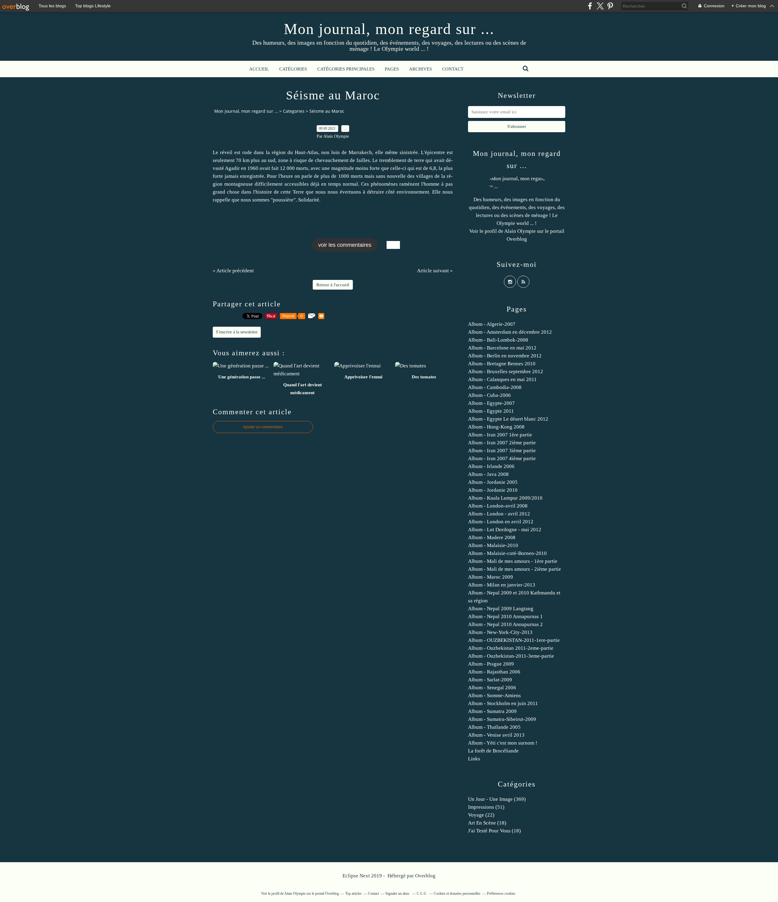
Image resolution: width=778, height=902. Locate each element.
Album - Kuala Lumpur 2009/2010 (505, 498)
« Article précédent (233, 271)
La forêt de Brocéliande (493, 751)
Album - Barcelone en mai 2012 (502, 348)
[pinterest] (610, 5)
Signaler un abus (397, 893)
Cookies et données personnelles (457, 893)
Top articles (353, 893)
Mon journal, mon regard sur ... (389, 28)
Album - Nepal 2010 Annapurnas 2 (505, 624)
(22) (481, 815)
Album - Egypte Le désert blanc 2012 (508, 419)
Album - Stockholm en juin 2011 (503, 703)
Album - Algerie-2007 (491, 324)
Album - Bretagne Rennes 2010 (501, 364)
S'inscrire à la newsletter (237, 332)
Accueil (259, 69)
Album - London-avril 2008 (498, 506)
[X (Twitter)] (600, 5)
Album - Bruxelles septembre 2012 (505, 371)
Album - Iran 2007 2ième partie (502, 443)
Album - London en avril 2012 (500, 522)
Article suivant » (435, 271)
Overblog (425, 876)
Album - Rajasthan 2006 (494, 672)
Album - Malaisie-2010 (493, 545)
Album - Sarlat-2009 (490, 680)
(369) (497, 799)
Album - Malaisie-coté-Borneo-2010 (507, 553)
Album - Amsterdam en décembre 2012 (510, 332)
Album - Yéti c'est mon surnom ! (502, 743)
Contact (452, 69)
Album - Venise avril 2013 (496, 735)
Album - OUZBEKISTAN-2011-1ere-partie (514, 640)
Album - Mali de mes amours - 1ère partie (512, 561)
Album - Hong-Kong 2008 (496, 427)
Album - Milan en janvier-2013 (501, 585)
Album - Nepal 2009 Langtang (500, 608)
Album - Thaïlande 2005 (494, 727)
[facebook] (590, 5)
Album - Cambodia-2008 (495, 387)
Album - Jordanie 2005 (493, 482)
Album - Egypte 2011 (491, 411)
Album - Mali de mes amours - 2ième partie (514, 569)
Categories (294, 111)
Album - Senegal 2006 (492, 687)
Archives (420, 69)
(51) (486, 807)
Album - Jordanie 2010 (493, 490)
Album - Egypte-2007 (491, 403)
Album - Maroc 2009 (490, 577)
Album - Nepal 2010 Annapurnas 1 (505, 616)
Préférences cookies (501, 893)
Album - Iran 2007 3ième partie (502, 450)
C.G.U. (422, 893)
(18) (487, 823)
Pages (392, 69)
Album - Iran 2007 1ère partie (500, 435)
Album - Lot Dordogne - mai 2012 (504, 529)
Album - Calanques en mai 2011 (502, 379)
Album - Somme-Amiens (494, 695)
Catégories (293, 69)
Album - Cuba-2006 (489, 395)
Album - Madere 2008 (491, 537)
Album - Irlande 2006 (491, 466)
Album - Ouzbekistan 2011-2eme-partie (510, 648)
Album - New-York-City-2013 (500, 632)
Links (474, 759)
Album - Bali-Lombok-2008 (498, 340)
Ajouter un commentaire (263, 427)
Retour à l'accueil (332, 284)
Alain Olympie (520, 231)
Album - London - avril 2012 (499, 514)
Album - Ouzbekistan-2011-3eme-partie (511, 656)
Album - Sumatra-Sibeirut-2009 (502, 719)
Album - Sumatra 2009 (492, 711)
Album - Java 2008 (488, 474)
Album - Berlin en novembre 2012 (505, 356)
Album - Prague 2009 (491, 664)
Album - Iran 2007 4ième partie (502, 458)
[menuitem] (259, 69)
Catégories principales (345, 69)
